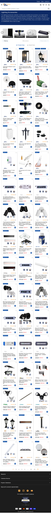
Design (38, 1)
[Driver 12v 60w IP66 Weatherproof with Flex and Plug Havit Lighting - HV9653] (41, 318)
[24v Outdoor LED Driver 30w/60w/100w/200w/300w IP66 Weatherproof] (41, 186)
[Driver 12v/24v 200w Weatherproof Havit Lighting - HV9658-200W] (9, 318)
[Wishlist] (43, 5)
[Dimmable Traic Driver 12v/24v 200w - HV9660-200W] (41, 343)
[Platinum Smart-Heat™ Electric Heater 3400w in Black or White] (9, 238)
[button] (37, 469)
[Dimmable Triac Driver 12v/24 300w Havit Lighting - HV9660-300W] (25, 343)
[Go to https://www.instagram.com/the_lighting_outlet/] (23, 491)
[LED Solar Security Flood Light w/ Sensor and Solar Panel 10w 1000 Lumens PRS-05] (9, 370)
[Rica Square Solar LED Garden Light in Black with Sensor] (41, 423)
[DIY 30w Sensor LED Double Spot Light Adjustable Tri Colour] (25, 318)
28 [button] (31, 469)
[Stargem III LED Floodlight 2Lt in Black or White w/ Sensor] (9, 396)
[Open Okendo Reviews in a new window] (25, 505)
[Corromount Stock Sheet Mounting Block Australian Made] (25, 449)
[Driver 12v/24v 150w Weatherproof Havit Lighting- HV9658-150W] (25, 265)
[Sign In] (46, 5)
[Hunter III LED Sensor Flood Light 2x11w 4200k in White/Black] (25, 370)
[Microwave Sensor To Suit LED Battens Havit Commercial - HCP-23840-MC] (9, 160)
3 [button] (21, 469)
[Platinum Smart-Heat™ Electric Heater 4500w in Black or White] (9, 265)
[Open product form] (15, 69)
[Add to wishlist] (16, 49)
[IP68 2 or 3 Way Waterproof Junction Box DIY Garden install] (25, 108)
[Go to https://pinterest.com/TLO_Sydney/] (28, 491)
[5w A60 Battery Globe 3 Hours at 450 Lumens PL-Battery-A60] (41, 160)
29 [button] (34, 469)
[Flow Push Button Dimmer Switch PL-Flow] (9, 133)
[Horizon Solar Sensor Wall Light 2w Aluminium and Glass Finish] (25, 56)
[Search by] (48, 8)
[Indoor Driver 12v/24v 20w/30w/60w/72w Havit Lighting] (25, 186)
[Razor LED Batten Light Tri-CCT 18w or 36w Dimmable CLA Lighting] (9, 449)
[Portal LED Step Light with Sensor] (9, 82)
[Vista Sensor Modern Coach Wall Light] (9, 56)
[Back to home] (6, 5)
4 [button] (24, 469)
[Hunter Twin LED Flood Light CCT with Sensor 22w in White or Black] (25, 238)
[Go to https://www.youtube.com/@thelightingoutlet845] (32, 491)
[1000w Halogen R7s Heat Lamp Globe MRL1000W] (25, 396)
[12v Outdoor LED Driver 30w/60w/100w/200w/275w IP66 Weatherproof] (9, 186)
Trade (42, 1)
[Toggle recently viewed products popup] (40, 5)
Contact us (31, 494)
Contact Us (47, 1)
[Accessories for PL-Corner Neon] (25, 160)
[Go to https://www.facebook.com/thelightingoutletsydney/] (19, 491)
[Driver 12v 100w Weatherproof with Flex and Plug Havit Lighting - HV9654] (25, 291)
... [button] (27, 469)
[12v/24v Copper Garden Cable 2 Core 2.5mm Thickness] (9, 108)
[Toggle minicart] (48, 5)
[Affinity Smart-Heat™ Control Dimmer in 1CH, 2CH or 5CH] (41, 370)
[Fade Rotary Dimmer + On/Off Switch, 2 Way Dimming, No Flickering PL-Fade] (41, 82)
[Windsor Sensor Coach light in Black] (41, 56)
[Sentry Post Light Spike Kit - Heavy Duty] (25, 133)
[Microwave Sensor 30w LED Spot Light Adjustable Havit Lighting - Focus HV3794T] (9, 291)
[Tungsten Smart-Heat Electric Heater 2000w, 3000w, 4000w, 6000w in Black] (25, 423)
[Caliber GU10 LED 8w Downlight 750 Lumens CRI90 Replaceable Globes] (41, 108)
